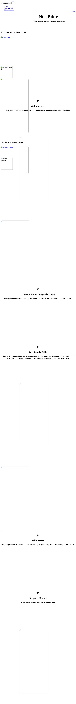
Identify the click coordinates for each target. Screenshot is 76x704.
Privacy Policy (8, 8)
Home (6, 6)
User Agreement (9, 10)
